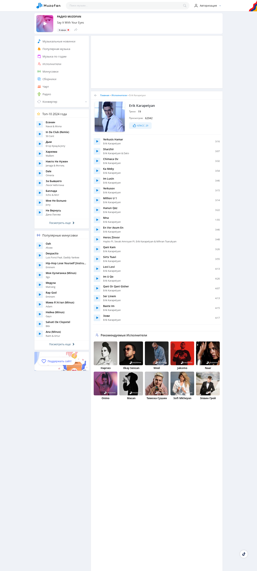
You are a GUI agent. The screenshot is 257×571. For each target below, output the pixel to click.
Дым (49, 142)
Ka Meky (108, 169)
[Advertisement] (157, 62)
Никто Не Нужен (57, 161)
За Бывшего (54, 181)
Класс (142, 125)
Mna (106, 218)
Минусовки (51, 71)
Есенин (50, 122)
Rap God (51, 292)
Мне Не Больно (56, 200)
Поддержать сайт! (59, 361)
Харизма (51, 151)
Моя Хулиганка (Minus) (61, 273)
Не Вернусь (53, 210)
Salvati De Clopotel (58, 322)
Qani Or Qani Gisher (116, 286)
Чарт (46, 86)
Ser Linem (109, 296)
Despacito (52, 253)
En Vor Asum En (113, 227)
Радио (47, 94)
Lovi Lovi (109, 267)
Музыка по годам (54, 56)
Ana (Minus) (53, 332)
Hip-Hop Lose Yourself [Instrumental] (66, 263)
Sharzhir (108, 149)
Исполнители (52, 64)
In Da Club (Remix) (57, 132)
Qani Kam (109, 247)
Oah (48, 243)
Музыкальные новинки (59, 41)
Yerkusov (109, 188)
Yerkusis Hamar (113, 139)
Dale (48, 171)
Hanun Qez (110, 208)
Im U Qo (108, 276)
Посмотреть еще (60, 223)
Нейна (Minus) (55, 312)
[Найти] (185, 5)
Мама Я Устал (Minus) (60, 302)
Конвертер (50, 101)
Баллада (51, 191)
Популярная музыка (56, 49)
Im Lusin (108, 178)
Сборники (49, 79)
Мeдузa (51, 283)
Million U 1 (110, 198)
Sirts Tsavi (109, 257)
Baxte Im (108, 306)
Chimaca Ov (110, 159)
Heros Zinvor (111, 237)
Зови (106, 316)
